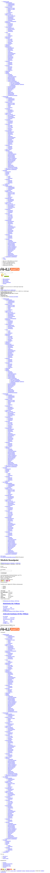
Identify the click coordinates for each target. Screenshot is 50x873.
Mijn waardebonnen (7, 282)
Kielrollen (7, 172)
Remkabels (10, 55)
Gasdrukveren (8, 13)
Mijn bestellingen (6, 279)
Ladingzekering (8, 26)
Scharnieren (10, 20)
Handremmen (10, 50)
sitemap (23, 870)
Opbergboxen (8, 44)
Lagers (9, 51)
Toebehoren (10, 5)
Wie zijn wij (5, 856)
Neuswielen (7, 37)
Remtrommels (10, 57)
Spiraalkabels (12, 85)
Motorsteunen (8, 36)
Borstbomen (7, 108)
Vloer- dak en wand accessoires (11, 168)
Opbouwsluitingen (11, 19)
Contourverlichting (11, 79)
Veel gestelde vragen (7, 865)
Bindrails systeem (11, 29)
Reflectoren (10, 89)
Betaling (4, 862)
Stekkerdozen (10, 92)
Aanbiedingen (5, 852)
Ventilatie (7, 72)
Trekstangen (10, 60)
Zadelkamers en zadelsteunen (11, 169)
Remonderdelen (8, 46)
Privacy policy (5, 858)
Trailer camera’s (8, 149)
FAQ (4, 257)
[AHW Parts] (9, 271)
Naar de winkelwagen (11, 290)
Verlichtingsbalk (11, 94)
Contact (4, 258)
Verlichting (7, 73)
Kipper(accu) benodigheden (10, 21)
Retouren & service (6, 864)
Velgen (9, 11)
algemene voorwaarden (30, 870)
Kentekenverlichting (12, 86)
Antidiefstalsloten (8, 2)
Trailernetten (7, 71)
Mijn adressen (5, 280)
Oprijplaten (7, 45)
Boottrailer (5, 170)
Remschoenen (10, 56)
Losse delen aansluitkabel (15, 83)
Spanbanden (10, 30)
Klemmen (10, 42)
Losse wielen (10, 41)
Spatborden (7, 61)
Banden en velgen (8, 7)
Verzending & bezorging (7, 863)
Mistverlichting (11, 88)
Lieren (6, 32)
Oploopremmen (11, 54)
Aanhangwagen (6, 1)
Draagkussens (8, 171)
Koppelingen (7, 22)
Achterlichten (10, 75)
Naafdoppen (10, 52)
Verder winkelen (3, 290)
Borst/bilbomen (11, 110)
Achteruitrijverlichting (12, 76)
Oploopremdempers (11, 53)
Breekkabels (10, 49)
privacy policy (13, 870)
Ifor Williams (5, 184)
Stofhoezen (10, 58)
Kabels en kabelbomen (12, 81)
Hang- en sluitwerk (9, 14)
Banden (9, 10)
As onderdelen (8, 190)
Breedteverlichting (11, 78)
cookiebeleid (19, 870)
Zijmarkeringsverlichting (12, 95)
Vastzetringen (10, 31)
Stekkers (9, 91)
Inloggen (4, 283)
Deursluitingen (10, 16)
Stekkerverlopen (11, 93)
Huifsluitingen (10, 18)
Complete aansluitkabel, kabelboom (17, 84)
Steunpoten (7, 65)
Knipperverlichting (11, 87)
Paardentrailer (5, 96)
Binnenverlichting (11, 77)
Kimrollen (7, 173)
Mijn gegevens (6, 281)
